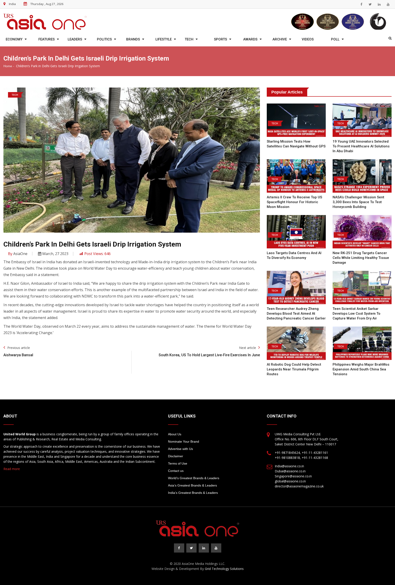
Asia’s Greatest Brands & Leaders (192, 485)
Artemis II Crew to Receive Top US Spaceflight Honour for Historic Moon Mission (294, 202)
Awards (250, 39)
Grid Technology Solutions (224, 568)
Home (7, 66)
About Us (174, 434)
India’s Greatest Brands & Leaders (193, 493)
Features (46, 39)
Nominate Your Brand (183, 441)
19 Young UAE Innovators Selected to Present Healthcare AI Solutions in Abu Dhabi (361, 146)
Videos (308, 39)
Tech (189, 39)
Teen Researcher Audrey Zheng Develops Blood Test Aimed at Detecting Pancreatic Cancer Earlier (296, 313)
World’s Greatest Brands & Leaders (193, 478)
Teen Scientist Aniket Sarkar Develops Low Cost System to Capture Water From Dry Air (356, 313)
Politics (104, 39)
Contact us (176, 471)
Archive (279, 39)
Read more (11, 469)
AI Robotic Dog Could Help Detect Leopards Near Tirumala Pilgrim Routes (294, 369)
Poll (335, 39)
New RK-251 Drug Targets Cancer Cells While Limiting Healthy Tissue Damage (361, 258)
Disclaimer (175, 456)
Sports (220, 39)
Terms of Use (177, 463)
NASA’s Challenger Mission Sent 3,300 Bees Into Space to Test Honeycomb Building (358, 202)
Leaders (75, 39)
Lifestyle (163, 39)
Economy (14, 39)
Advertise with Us (180, 449)
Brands (133, 39)
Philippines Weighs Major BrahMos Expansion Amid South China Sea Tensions (361, 369)
